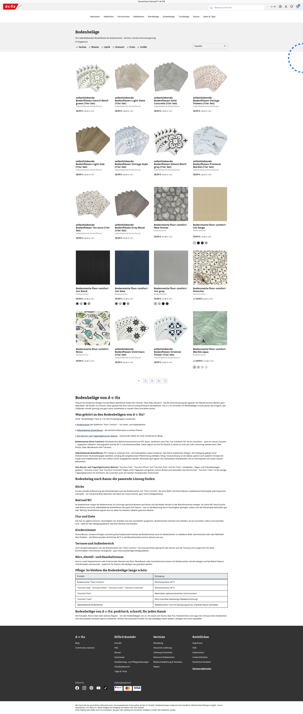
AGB (194, 647)
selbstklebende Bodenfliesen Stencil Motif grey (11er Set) (170, 164)
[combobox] (236, 7)
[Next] (165, 381)
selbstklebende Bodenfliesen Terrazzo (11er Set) (93, 227)
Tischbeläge (183, 16)
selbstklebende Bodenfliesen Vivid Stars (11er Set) (130, 352)
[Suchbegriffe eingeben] (211, 7)
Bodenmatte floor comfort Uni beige (209, 226)
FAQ (116, 647)
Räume (196, 16)
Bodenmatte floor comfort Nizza (92, 350)
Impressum (197, 643)
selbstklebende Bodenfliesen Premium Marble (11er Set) (207, 164)
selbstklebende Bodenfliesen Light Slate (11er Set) (130, 100)
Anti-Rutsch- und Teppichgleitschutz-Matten (97, 436)
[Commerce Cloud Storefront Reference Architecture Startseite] (12, 6)
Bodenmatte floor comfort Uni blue (131, 290)
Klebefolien (109, 16)
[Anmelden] (286, 6)
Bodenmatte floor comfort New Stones (170, 226)
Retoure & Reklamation (164, 657)
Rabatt (156, 666)
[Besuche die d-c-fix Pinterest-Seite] (93, 688)
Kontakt (118, 643)
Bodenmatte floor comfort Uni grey (170, 290)
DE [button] (274, 6)
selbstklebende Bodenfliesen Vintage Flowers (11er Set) (206, 100)
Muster (117, 652)
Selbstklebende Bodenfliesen (90, 430)
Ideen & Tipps (209, 16)
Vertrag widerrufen (201, 668)
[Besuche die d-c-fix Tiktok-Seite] (105, 688)
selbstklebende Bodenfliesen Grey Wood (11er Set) (130, 227)
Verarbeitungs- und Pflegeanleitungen (131, 662)
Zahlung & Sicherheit (162, 652)
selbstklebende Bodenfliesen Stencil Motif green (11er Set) (92, 100)
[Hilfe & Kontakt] (280, 6)
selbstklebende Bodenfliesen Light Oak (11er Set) (90, 164)
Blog (77, 643)
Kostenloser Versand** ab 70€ (151, 1)
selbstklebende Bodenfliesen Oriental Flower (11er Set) (167, 352)
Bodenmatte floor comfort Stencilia (209, 290)
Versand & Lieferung (162, 647)
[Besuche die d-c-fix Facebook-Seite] (78, 688)
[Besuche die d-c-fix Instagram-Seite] (85, 688)
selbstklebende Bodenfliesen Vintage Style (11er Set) (131, 164)
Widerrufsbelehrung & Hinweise (167, 662)
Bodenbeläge (169, 16)
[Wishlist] (291, 6)
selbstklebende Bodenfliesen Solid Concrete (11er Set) (165, 100)
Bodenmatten (83, 424)
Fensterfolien (124, 16)
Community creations (85, 647)
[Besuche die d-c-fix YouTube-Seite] (100, 688)
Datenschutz (198, 652)
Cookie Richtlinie (199, 657)
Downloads (119, 657)
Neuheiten (95, 16)
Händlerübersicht (122, 666)
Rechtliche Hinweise (201, 662)
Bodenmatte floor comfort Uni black (92, 290)
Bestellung (158, 643)
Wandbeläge (153, 16)
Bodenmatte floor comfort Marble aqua (209, 350)
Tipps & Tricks (120, 671)
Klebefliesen (138, 16)
